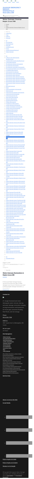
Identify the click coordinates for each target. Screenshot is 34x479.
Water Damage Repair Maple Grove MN (16, 206)
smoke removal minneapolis (13, 108)
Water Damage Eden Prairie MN (14, 151)
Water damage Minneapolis (13, 157)
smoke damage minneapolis (13, 105)
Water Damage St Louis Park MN (14, 252)
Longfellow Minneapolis (12, 70)
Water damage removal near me (14, 194)
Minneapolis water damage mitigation (15, 78)
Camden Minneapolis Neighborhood (15, 61)
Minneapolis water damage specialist (15, 81)
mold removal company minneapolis (15, 92)
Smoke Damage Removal (12, 50)
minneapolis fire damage (12, 72)
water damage (9, 113)
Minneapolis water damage (13, 75)
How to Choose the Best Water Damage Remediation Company (12, 364)
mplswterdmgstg (10, 258)
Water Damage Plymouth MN (13, 192)
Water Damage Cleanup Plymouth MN (15, 145)
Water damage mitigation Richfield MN (15, 187)
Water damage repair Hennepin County (16, 205)
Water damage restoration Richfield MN (16, 246)
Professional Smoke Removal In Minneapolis (14, 369)
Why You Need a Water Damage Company (13, 357)
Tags (7, 35)
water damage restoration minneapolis (16, 236)
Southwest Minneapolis (12, 110)
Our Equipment (6, 346)
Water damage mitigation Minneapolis (15, 181)
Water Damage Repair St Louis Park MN (16, 214)
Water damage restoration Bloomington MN (12, 216)
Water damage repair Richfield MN (14, 213)
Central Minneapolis (11, 62)
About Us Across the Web (10, 400)
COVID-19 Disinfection (8, 341)
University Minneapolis (11, 111)
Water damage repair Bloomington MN (15, 195)
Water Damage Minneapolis (10, 371)
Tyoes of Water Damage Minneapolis (12, 366)
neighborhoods (10, 47)
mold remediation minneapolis (13, 89)
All (6, 40)
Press (7, 48)
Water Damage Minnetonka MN (14, 159)
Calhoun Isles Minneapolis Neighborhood (12, 58)
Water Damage (10, 52)
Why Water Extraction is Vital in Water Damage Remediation (12, 354)
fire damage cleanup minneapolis (14, 64)
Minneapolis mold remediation (13, 73)
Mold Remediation (7, 340)
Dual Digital (10, 475)
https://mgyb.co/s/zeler (9, 459)
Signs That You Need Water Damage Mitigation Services (12, 359)
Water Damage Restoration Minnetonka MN (13, 239)
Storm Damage (6, 345)
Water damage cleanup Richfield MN (15, 146)
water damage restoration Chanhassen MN (12, 223)
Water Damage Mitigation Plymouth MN (16, 186)
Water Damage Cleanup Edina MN (14, 132)
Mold (7, 87)
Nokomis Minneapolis (11, 99)
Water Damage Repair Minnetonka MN (15, 210)
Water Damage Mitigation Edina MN (15, 173)
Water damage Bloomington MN (14, 114)
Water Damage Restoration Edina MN (15, 229)
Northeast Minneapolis (11, 100)
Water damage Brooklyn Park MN (14, 116)
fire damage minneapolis (12, 65)
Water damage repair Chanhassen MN (15, 200)
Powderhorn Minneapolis (12, 103)
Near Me (8, 45)
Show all (8, 38)
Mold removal (9, 91)
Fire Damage (9, 42)
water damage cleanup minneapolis (15, 140)
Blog (7, 26)
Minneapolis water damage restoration (16, 80)
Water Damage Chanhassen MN (14, 118)
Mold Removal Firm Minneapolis (11, 373)
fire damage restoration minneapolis (15, 67)
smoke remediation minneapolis (14, 107)
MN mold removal (10, 86)
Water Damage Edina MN (12, 152)
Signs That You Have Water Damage (12, 361)
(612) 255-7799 (8, 12)
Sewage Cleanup (7, 343)
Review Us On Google (9, 466)
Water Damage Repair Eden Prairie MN (15, 202)
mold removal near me (11, 95)
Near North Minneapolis (12, 97)
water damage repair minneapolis (14, 208)
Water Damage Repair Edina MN (14, 203)
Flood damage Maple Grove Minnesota (16, 68)
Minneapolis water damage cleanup (15, 76)
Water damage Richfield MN (13, 251)
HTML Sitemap (6, 351)
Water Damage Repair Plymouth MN (15, 211)
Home (7, 24)
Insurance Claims (7, 348)
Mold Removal (9, 44)
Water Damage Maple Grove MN (14, 156)
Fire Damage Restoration (9, 338)
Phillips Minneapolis (11, 102)
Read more (6, 290)
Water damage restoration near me (15, 241)
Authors (8, 36)
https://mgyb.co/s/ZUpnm (10, 462)
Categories (8, 33)
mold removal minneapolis (12, 94)
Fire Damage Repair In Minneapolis (11, 368)
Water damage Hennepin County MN (15, 154)
